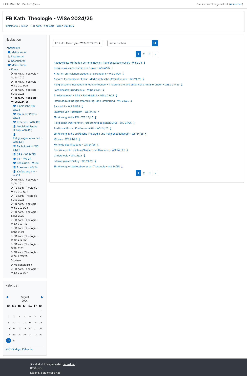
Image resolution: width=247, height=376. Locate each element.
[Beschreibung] (145, 62)
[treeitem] (25, 160)
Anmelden (236, 4)
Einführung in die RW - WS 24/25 (73, 117)
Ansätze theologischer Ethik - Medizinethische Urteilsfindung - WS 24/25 (97, 79)
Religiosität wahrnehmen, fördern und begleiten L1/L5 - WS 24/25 (93, 122)
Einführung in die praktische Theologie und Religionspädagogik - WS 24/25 (98, 133)
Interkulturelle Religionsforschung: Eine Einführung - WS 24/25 (91, 100)
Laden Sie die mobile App (45, 372)
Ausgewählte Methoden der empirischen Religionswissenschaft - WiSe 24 (98, 62)
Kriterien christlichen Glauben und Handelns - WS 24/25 (87, 73)
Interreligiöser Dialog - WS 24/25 (73, 161)
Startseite (12, 25)
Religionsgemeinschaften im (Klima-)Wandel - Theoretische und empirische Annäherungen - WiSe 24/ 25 (116, 84)
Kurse (24, 25)
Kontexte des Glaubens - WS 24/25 (75, 144)
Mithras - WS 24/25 (65, 139)
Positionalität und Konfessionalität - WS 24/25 (81, 128)
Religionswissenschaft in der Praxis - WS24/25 (82, 68)
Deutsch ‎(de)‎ (30, 4)
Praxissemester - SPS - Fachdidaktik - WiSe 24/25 (84, 95)
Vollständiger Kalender (19, 349)
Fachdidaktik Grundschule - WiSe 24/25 (77, 90)
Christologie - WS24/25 (68, 155)
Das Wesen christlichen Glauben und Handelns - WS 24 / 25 (89, 150)
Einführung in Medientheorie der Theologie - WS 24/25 (87, 166)
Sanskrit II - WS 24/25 (67, 106)
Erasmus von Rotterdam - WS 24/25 (75, 111)
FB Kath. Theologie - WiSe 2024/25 (53, 25)
